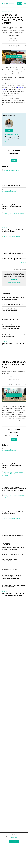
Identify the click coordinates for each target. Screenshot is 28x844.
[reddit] (16, 46)
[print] (25, 46)
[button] (3, 3)
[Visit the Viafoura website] (23, 269)
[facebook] (9, 46)
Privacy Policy (14, 837)
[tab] (6, 263)
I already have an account (14, 282)
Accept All (14, 841)
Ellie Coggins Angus (14, 35)
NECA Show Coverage (7, 11)
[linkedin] (11, 46)
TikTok (4, 89)
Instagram (20, 87)
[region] (14, 266)
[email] (19, 46)
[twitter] (14, 46)
